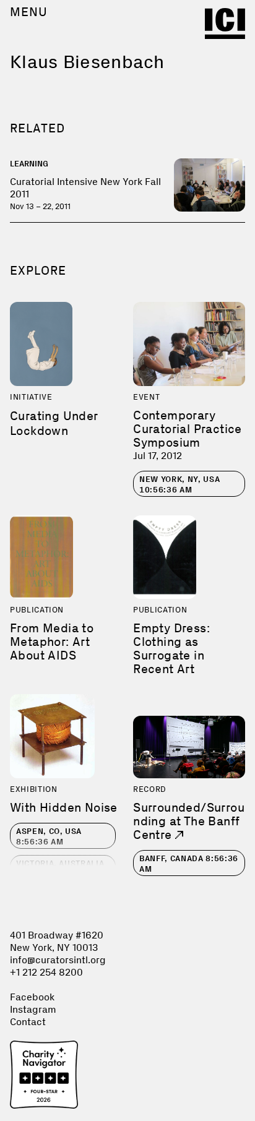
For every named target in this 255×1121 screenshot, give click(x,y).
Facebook (32, 997)
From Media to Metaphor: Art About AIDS (51, 642)
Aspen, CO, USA (49, 836)
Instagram (33, 1009)
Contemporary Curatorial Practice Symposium (187, 429)
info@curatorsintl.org (58, 960)
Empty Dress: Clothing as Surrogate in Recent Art (171, 648)
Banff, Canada (188, 864)
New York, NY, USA (179, 484)
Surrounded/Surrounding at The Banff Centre (188, 821)
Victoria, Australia (60, 868)
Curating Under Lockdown (54, 423)
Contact (28, 1022)
